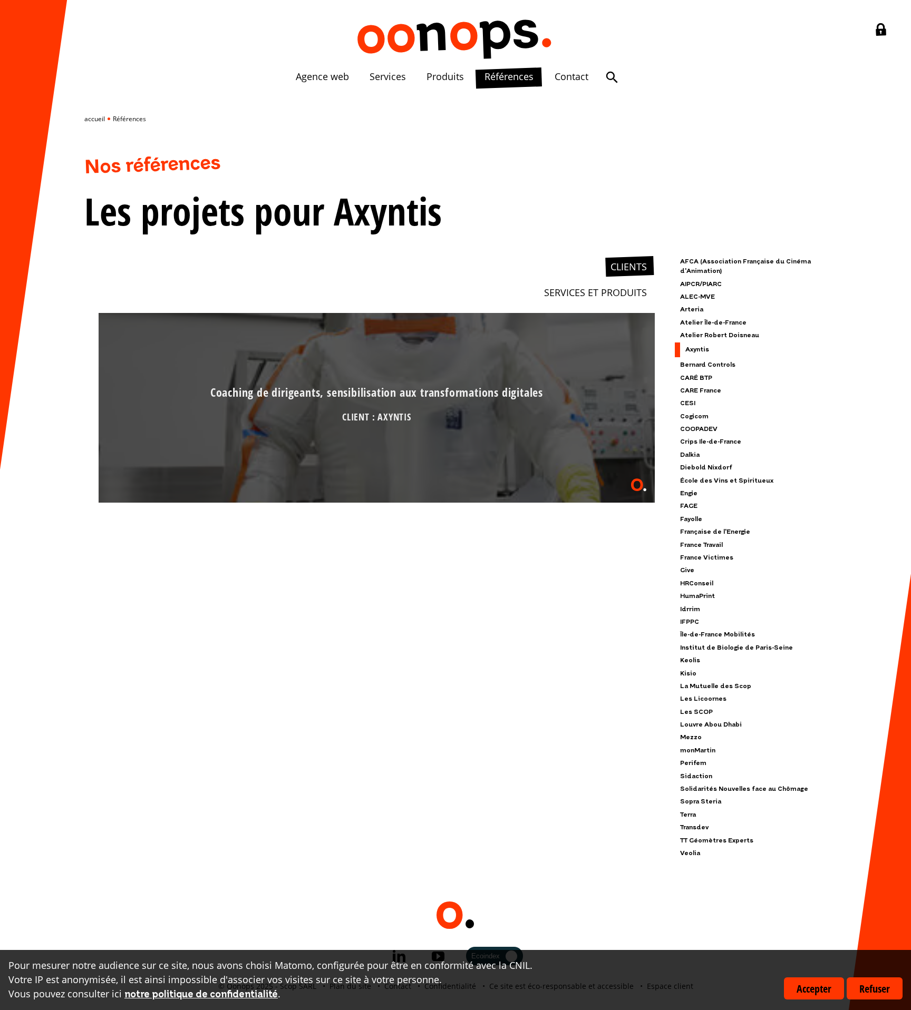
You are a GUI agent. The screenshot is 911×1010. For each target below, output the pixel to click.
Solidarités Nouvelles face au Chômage (744, 789)
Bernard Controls (707, 365)
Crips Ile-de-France (710, 442)
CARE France (700, 391)
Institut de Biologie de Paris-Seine (736, 648)
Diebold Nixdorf (706, 468)
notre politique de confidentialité (201, 994)
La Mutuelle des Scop (715, 686)
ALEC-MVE (697, 297)
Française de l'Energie (715, 532)
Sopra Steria (700, 802)
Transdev (694, 827)
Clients (628, 266)
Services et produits (595, 292)
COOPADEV (699, 429)
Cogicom (694, 416)
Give (687, 570)
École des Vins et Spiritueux (726, 481)
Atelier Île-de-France (713, 323)
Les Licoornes (703, 699)
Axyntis (697, 350)
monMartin (697, 750)
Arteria (691, 309)
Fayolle (691, 519)
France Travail (701, 545)
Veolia (690, 853)
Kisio (688, 674)
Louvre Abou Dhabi (711, 725)
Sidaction (696, 776)
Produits (445, 76)
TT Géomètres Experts (716, 841)
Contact (571, 76)
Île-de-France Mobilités (717, 635)
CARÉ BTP (696, 378)
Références (509, 76)
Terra (688, 815)
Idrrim (690, 609)
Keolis (690, 660)
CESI (687, 403)
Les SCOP (696, 712)
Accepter (814, 988)
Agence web (322, 76)
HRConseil (696, 583)
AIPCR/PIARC (701, 284)
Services (388, 76)
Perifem (693, 763)
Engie (688, 493)
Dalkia (690, 455)
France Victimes (706, 558)
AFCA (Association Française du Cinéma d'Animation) (745, 266)
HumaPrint (697, 596)
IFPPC (689, 622)
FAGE (688, 506)
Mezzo (691, 737)
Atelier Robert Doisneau (719, 335)
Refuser (874, 988)
